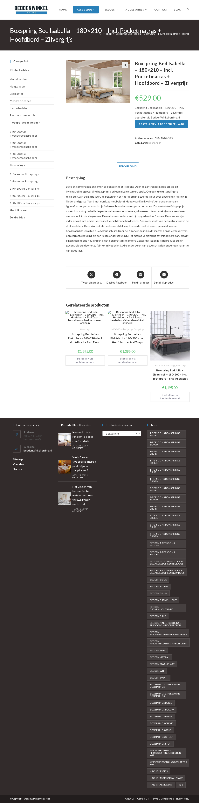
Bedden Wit (157, 670)
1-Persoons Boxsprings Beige (165, 434)
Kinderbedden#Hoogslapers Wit (168, 763)
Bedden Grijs (158, 616)
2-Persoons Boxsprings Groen (165, 535)
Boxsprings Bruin (161, 716)
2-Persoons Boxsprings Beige (165, 489)
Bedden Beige (158, 579)
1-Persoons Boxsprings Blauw (165, 443)
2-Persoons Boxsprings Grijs (165, 525)
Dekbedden (17, 217)
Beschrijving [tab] (128, 166)
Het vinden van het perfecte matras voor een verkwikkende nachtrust (82, 495)
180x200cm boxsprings (164, 365)
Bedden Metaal (159, 657)
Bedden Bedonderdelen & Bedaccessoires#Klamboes (167, 571)
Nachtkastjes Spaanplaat (166, 778)
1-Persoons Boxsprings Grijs (165, 471)
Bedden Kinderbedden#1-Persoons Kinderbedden (166, 624)
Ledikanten (17, 93)
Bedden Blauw (159, 586)
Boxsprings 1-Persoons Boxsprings (165, 685)
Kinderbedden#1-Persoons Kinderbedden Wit (165, 753)
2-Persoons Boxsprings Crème (165, 516)
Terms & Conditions (161, 798)
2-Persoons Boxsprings (24, 181)
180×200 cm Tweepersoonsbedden (24, 155)
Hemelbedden (18, 79)
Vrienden (18, 464)
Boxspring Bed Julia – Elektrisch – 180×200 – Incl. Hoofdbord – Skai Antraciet (170, 374)
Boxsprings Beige (161, 702)
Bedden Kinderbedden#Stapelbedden (168, 642)
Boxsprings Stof (160, 743)
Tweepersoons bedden (25, 122)
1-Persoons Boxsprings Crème (165, 461)
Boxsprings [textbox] (120, 433)
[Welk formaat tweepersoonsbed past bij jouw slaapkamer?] (64, 467)
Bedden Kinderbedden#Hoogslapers (168, 633)
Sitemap (18, 459)
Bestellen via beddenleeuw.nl (161, 124)
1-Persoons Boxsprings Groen (165, 480)
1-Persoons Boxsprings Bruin (165, 452)
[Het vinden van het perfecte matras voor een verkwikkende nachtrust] (64, 498)
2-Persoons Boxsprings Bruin (165, 507)
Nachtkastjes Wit (161, 784)
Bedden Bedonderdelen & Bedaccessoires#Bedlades (166, 562)
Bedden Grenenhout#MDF (161, 608)
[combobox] (121, 433)
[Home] (101, 33)
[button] (125, 65)
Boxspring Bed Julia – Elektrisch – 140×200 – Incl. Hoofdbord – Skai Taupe (127, 338)
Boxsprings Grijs (160, 730)
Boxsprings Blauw (162, 709)
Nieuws (17, 469)
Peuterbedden (19, 108)
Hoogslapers (18, 86)
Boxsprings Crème (161, 723)
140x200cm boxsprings (122, 329)
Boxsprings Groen (162, 736)
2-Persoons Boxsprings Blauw (165, 498)
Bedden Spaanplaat (162, 664)
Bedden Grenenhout (163, 600)
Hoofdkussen (19, 210)
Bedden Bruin (158, 593)
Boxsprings (154, 142)
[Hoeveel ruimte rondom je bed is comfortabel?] (64, 439)
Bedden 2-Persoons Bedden (162, 553)
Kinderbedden (19, 70)
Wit (181, 784)
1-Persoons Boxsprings (24, 174)
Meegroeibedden (20, 100)
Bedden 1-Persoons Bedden (162, 544)
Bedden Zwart (159, 677)
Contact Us (143, 798)
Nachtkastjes (159, 771)
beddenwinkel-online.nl (38, 450)
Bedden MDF (157, 650)
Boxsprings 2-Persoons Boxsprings (165, 694)
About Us (129, 798)
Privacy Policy (182, 798)
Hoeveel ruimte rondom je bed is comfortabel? (82, 437)
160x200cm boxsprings (24, 195)
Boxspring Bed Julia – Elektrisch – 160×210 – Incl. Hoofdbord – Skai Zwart (85, 338)
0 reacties (77, 448)
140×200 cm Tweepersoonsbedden (24, 133)
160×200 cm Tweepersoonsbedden (24, 144)
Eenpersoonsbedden (23, 115)
